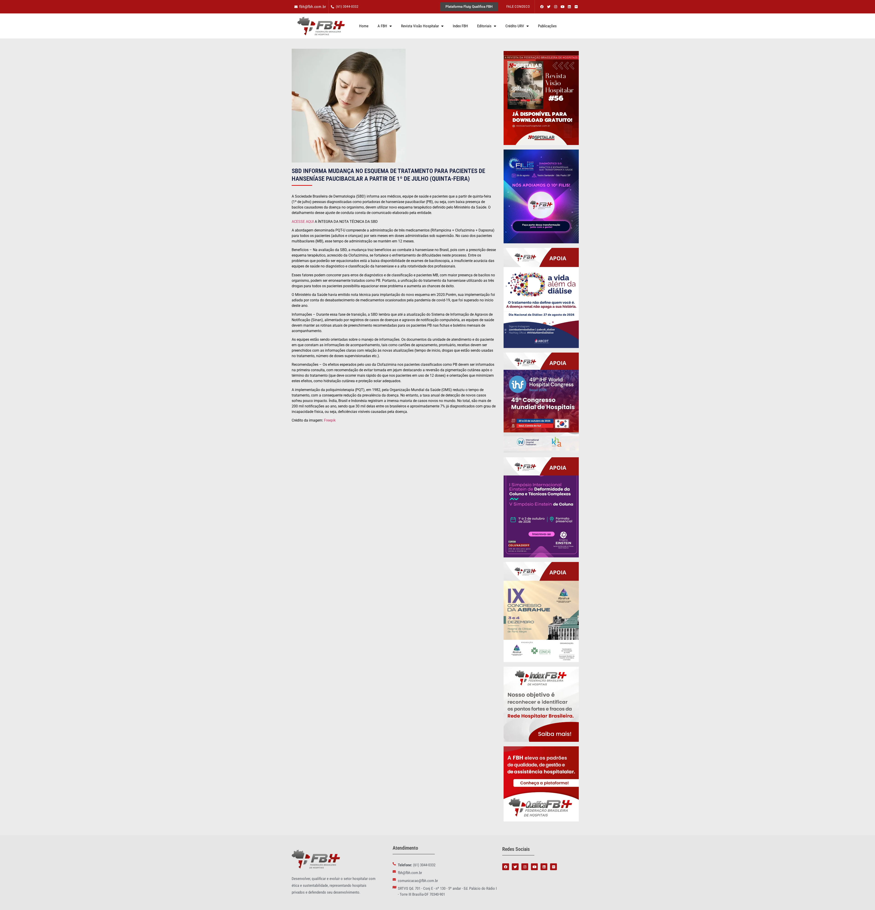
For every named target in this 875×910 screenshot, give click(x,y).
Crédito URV (514, 26)
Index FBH (460, 26)
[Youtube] (562, 6)
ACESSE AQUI (303, 221)
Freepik (330, 420)
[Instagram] (555, 6)
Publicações (547, 26)
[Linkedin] (569, 6)
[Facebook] (541, 6)
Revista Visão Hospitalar (420, 26)
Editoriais (484, 26)
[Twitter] (548, 6)
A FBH (382, 26)
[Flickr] (576, 6)
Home (363, 26)
